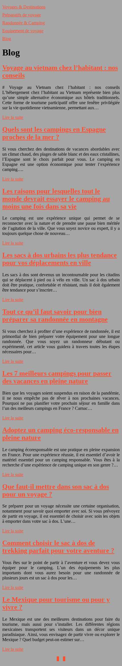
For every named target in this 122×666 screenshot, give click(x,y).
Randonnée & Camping (23, 22)
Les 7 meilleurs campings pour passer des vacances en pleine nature (57, 377)
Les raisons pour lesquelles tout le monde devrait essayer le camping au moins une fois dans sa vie (56, 198)
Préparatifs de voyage (21, 14)
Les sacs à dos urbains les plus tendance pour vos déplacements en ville (59, 258)
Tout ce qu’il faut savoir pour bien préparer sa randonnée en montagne (55, 315)
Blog (6, 38)
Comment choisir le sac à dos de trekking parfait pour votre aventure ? (58, 546)
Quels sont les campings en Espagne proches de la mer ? (54, 133)
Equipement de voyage (22, 30)
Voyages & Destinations (23, 7)
